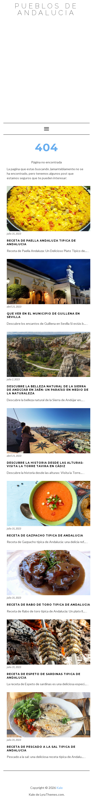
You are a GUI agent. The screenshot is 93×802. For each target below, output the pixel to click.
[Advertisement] (46, 67)
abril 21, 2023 (14, 306)
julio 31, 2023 (14, 233)
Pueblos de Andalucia (46, 9)
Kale (59, 788)
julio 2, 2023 (13, 379)
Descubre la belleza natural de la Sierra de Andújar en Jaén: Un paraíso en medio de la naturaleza (47, 390)
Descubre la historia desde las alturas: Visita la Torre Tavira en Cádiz (45, 464)
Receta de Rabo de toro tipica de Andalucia (48, 604)
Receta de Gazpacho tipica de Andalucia (45, 535)
